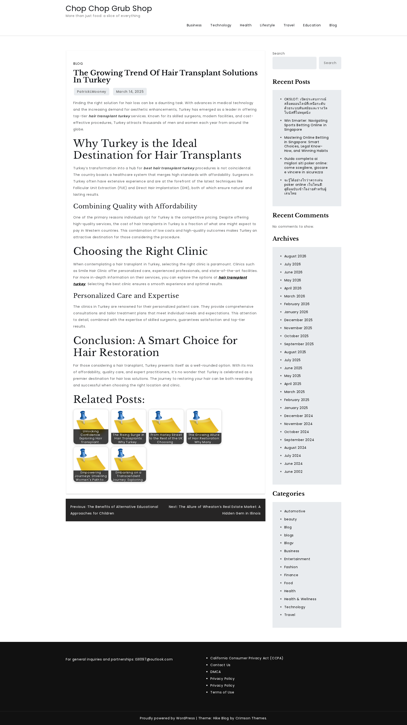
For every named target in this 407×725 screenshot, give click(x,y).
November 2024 (298, 423)
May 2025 (292, 375)
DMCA (215, 671)
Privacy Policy (222, 678)
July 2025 (292, 360)
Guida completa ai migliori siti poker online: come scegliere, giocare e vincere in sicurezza (306, 165)
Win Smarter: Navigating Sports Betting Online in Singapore (306, 125)
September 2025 (299, 344)
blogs (289, 535)
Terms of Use (222, 692)
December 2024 (298, 415)
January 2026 (296, 312)
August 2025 (295, 352)
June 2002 (293, 471)
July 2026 (292, 264)
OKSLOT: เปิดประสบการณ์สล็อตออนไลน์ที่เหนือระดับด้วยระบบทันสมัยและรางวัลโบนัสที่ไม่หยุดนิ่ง (306, 106)
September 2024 (299, 439)
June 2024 (293, 463)
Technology (221, 25)
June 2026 (293, 272)
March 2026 (294, 296)
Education (312, 25)
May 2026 (292, 280)
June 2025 (293, 368)
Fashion (291, 567)
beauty (290, 519)
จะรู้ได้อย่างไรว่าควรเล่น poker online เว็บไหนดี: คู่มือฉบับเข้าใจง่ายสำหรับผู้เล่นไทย (305, 187)
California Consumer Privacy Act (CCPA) (247, 658)
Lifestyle (267, 25)
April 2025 (292, 383)
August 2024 (295, 447)
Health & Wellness (300, 599)
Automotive (294, 511)
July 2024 (292, 455)
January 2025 (296, 407)
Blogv (289, 543)
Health (246, 25)
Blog (333, 25)
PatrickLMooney (91, 91)
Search (279, 53)
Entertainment (297, 559)
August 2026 (295, 256)
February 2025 (296, 399)
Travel (289, 25)
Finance (291, 575)
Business (194, 25)
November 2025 (298, 328)
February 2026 (297, 304)
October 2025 (296, 336)
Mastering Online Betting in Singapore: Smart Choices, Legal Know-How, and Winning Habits (306, 144)
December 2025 (298, 320)
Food (288, 583)
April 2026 (293, 288)
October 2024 (296, 431)
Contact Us (220, 665)
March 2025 (294, 391)
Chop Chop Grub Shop (109, 8)
